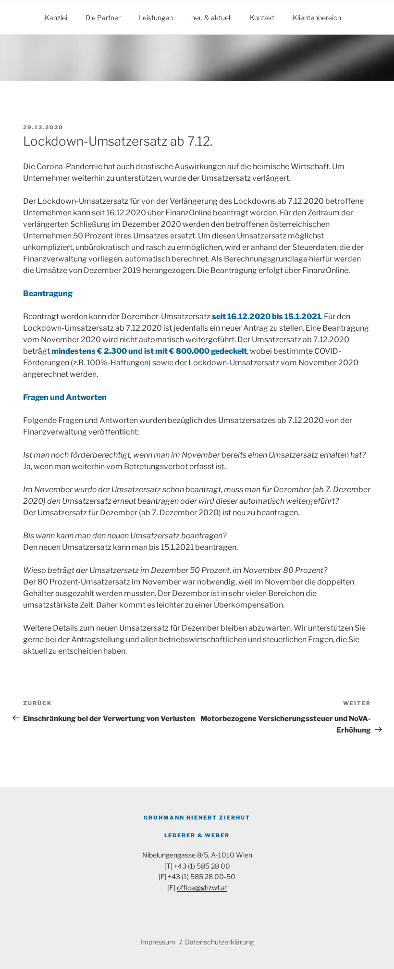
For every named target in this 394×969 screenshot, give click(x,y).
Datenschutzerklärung (219, 942)
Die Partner (103, 17)
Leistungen (156, 17)
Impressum (158, 942)
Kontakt (262, 17)
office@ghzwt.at (202, 887)
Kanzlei (56, 17)
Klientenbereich (317, 17)
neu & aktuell (211, 17)
